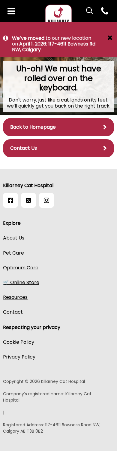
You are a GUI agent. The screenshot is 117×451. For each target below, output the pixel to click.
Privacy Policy (19, 356)
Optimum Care (20, 267)
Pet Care (13, 252)
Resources (15, 297)
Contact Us (23, 148)
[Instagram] (46, 200)
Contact (13, 311)
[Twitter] (28, 200)
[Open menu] (11, 11)
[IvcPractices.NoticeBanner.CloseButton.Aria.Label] (110, 38)
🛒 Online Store (21, 282)
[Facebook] (10, 200)
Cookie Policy (18, 342)
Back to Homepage (33, 127)
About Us (13, 237)
